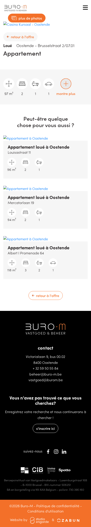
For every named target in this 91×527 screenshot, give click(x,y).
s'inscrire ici (45, 428)
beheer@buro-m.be (45, 374)
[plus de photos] (26, 24)
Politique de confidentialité (57, 505)
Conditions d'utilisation (45, 511)
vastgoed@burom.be (45, 379)
